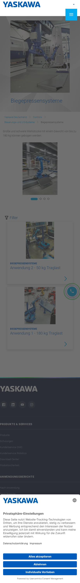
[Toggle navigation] (71, 14)
